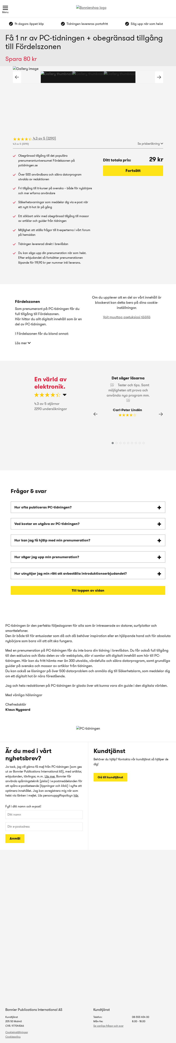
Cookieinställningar (16, 1032)
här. (76, 795)
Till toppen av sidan (88, 590)
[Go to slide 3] (119, 77)
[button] (159, 77)
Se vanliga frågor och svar (108, 1026)
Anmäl (15, 838)
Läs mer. (50, 776)
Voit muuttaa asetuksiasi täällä (126, 317)
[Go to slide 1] (56, 77)
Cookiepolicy (13, 1036)
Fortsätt (133, 170)
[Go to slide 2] (88, 77)
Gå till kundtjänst (110, 777)
